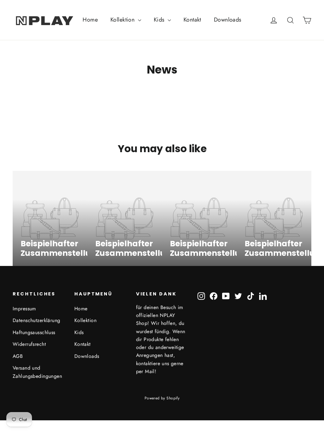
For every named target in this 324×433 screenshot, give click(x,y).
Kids (160, 20)
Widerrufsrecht (29, 344)
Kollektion (123, 20)
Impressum (24, 308)
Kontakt (192, 20)
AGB (18, 356)
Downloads (227, 20)
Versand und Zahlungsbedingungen (37, 371)
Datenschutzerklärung (36, 320)
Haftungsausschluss (34, 332)
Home (90, 20)
